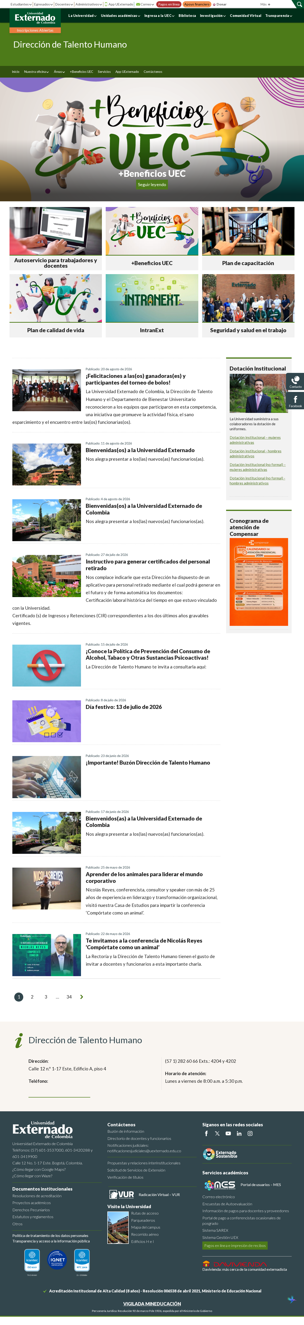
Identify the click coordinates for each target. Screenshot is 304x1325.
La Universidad (81, 16)
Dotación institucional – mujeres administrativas (255, 440)
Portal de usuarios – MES (261, 1184)
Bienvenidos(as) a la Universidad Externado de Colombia (144, 821)
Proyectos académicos (31, 1202)
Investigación (211, 16)
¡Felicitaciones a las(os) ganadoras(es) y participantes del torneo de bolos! (136, 379)
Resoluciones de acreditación (37, 1195)
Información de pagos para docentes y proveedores (245, 1210)
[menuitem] (37, 72)
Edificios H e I (142, 1241)
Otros (17, 1223)
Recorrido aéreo (145, 1234)
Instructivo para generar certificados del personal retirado (148, 564)
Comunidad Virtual (245, 16)
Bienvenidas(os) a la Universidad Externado (140, 450)
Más (264, 4)
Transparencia (277, 16)
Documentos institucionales (42, 1189)
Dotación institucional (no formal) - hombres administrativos (257, 480)
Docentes (62, 4)
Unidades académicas (119, 16)
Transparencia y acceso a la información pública (51, 1241)
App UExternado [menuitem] (127, 72)
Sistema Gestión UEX (220, 1237)
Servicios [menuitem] (104, 72)
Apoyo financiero (196, 4)
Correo (146, 4)
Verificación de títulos (125, 1177)
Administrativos (87, 4)
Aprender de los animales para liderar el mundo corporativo (144, 877)
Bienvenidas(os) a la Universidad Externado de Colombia (144, 509)
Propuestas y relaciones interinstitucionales (143, 1163)
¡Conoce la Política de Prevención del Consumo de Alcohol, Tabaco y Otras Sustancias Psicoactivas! (148, 654)
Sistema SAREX (215, 1230)
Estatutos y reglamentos (32, 1216)
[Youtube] (228, 1133)
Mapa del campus (145, 1227)
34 (69, 996)
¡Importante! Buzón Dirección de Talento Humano (148, 762)
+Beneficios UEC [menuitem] (81, 72)
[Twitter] (217, 1133)
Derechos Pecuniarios (31, 1209)
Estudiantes (20, 4)
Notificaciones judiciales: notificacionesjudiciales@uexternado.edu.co (144, 1148)
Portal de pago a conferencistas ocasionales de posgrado (241, 1221)
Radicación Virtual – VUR (159, 1194)
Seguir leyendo (152, 184)
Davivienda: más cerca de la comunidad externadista (244, 1269)
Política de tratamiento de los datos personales (50, 1235)
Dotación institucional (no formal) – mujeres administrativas (258, 467)
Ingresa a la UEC (157, 16)
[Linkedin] (239, 1133)
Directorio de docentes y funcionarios (139, 1138)
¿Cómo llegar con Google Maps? (39, 1169)
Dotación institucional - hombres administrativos (255, 453)
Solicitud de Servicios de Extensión (136, 1170)
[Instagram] (250, 1133)
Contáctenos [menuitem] (153, 72)
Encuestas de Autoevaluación (227, 1203)
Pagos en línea (169, 4)
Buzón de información (125, 1131)
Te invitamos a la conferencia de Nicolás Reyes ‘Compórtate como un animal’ (144, 943)
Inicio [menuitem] (15, 72)
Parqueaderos (143, 1220)
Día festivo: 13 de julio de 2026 (124, 706)
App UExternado (121, 4)
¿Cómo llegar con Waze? (32, 1175)
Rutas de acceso (145, 1213)
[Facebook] (206, 1133)
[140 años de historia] (292, 1300)
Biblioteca (187, 16)
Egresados (42, 4)
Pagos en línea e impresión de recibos (235, 1245)
